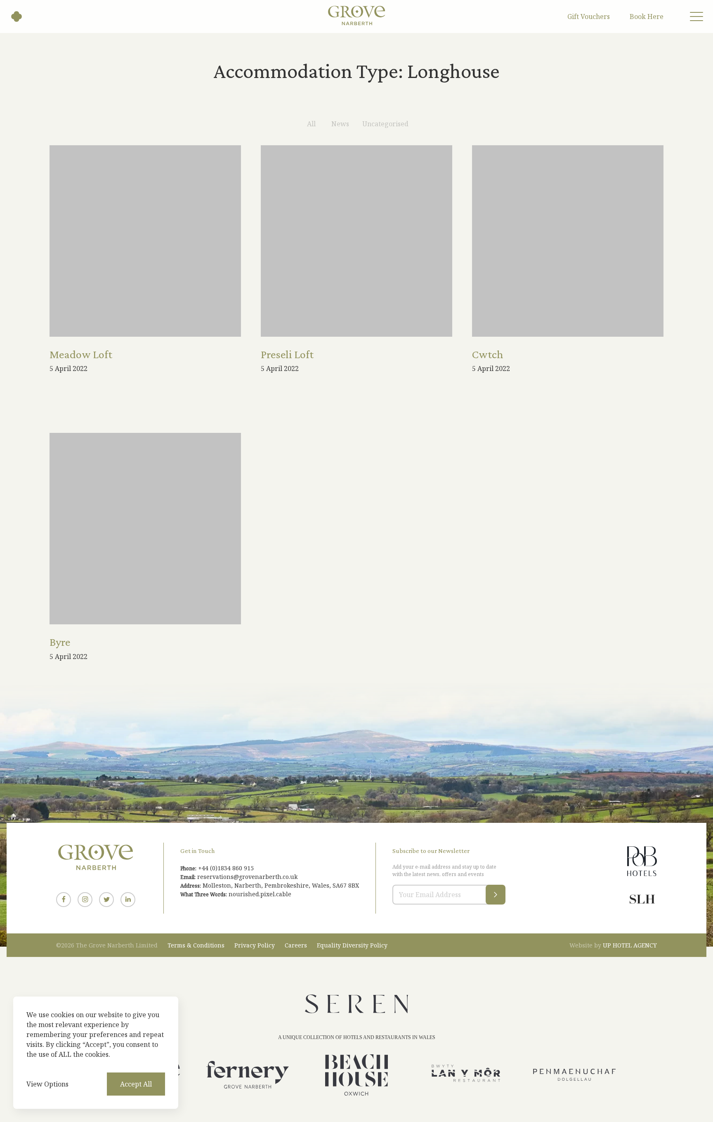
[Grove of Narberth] (16, 16)
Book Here (646, 16)
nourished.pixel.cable (260, 894)
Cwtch (487, 354)
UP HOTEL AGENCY (613, 945)
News (340, 123)
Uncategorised (385, 123)
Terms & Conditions (196, 945)
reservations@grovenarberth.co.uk (247, 877)
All (311, 123)
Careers (296, 945)
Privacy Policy (254, 945)
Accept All (136, 1084)
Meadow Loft (81, 354)
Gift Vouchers (588, 16)
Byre (60, 641)
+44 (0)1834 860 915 (226, 868)
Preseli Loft (287, 354)
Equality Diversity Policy (352, 945)
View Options (47, 1084)
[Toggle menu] (696, 16)
